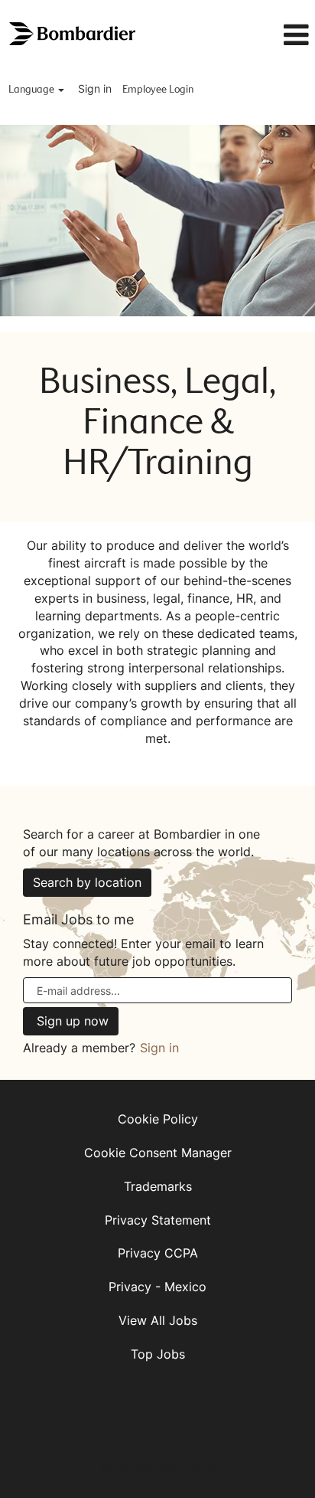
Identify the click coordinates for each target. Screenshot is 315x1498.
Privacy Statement (158, 1220)
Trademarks (158, 1186)
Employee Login (157, 89)
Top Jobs (158, 1354)
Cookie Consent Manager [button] (158, 1152)
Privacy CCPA (158, 1253)
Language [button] (32, 89)
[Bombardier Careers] (73, 34)
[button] (270, 35)
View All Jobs (158, 1320)
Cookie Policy (158, 1119)
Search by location (87, 882)
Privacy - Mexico (157, 1286)
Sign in (95, 88)
